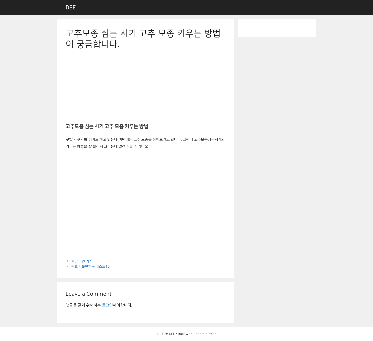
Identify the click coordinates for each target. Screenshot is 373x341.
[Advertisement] (145, 88)
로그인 (107, 305)
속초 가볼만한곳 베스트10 (90, 266)
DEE (71, 8)
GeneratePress (204, 334)
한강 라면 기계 (81, 261)
